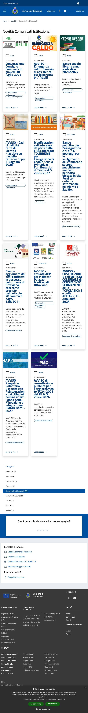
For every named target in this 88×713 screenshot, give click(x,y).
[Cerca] (83, 11)
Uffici (3, 620)
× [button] (85, 688)
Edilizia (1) (10, 500)
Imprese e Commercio (31, 622)
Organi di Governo (8, 613)
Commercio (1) (11, 481)
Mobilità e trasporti (30, 625)
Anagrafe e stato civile (31, 615)
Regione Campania (10, 3)
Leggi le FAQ (28, 667)
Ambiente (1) (11, 471)
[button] (44, 709)
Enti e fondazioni (7, 629)
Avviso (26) (10, 476)
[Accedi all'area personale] (78, 3)
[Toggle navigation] (4, 10)
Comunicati (71, 135)
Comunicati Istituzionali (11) (17, 491)
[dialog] (44, 699)
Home (5, 21)
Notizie (69, 263)
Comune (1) (10, 486)
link (64, 699)
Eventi (68, 634)
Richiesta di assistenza (32, 670)
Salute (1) (9, 505)
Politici (4, 633)
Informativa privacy (52, 663)
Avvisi (12, 56)
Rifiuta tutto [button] (52, 704)
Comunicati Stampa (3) (14, 495)
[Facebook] (58, 11)
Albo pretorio (49, 660)
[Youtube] (64, 11)
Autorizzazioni (50, 620)
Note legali (48, 667)
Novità (13, 21)
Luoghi (68, 630)
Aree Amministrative (9, 616)
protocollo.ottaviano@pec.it (12, 685)
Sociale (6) (10, 510)
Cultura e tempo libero (31, 618)
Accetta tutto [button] (36, 704)
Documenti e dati (8, 642)
